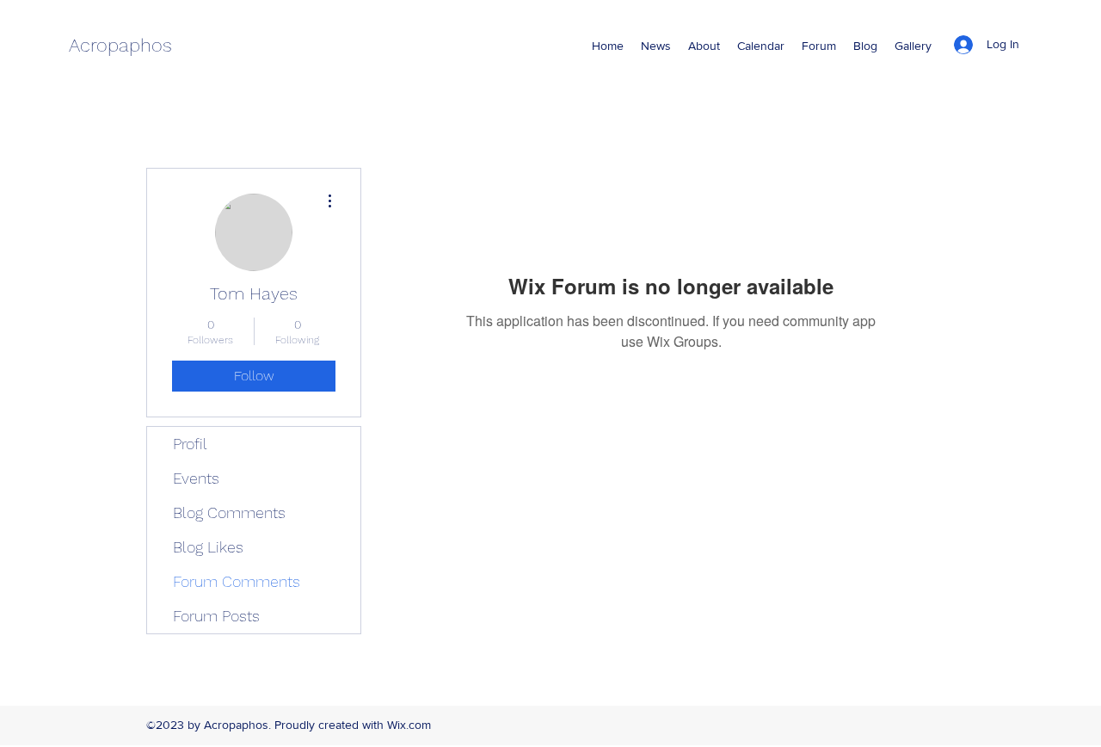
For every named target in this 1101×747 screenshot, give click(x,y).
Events (196, 478)
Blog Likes (208, 547)
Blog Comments (229, 512)
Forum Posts (216, 616)
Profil (190, 444)
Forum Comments (236, 581)
